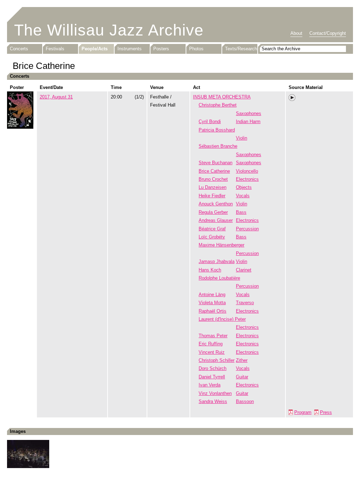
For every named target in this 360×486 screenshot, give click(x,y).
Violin (241, 138)
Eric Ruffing (211, 343)
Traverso (245, 302)
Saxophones (248, 113)
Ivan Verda (209, 385)
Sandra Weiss (213, 401)
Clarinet (243, 270)
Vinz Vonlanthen (215, 393)
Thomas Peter (213, 335)
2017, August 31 (56, 97)
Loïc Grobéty (212, 236)
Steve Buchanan (215, 162)
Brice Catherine (214, 171)
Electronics (247, 179)
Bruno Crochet (213, 179)
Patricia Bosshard (217, 130)
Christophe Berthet (218, 105)
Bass (241, 212)
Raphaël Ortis (212, 311)
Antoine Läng (212, 294)
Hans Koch (210, 270)
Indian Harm (248, 121)
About (296, 33)
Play (292, 97)
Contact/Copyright (327, 33)
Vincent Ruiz (212, 352)
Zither (242, 360)
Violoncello (247, 171)
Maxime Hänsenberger (221, 245)
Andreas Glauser (216, 220)
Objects (244, 187)
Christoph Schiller (216, 360)
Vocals (243, 195)
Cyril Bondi (210, 121)
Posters (161, 48)
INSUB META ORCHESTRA (222, 97)
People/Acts (95, 48)
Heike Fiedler (212, 195)
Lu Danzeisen (212, 187)
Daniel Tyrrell (212, 376)
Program (302, 412)
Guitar (242, 376)
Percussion (247, 228)
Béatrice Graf (212, 228)
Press (326, 412)
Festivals (55, 48)
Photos (196, 48)
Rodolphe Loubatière (219, 278)
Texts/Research (241, 48)
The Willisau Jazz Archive (109, 30)
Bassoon (245, 401)
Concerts (19, 48)
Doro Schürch (212, 368)
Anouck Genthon (216, 203)
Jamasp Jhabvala (216, 261)
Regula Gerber (213, 212)
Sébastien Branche (218, 146)
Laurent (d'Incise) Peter (222, 319)
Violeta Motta (212, 302)
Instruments (129, 48)
